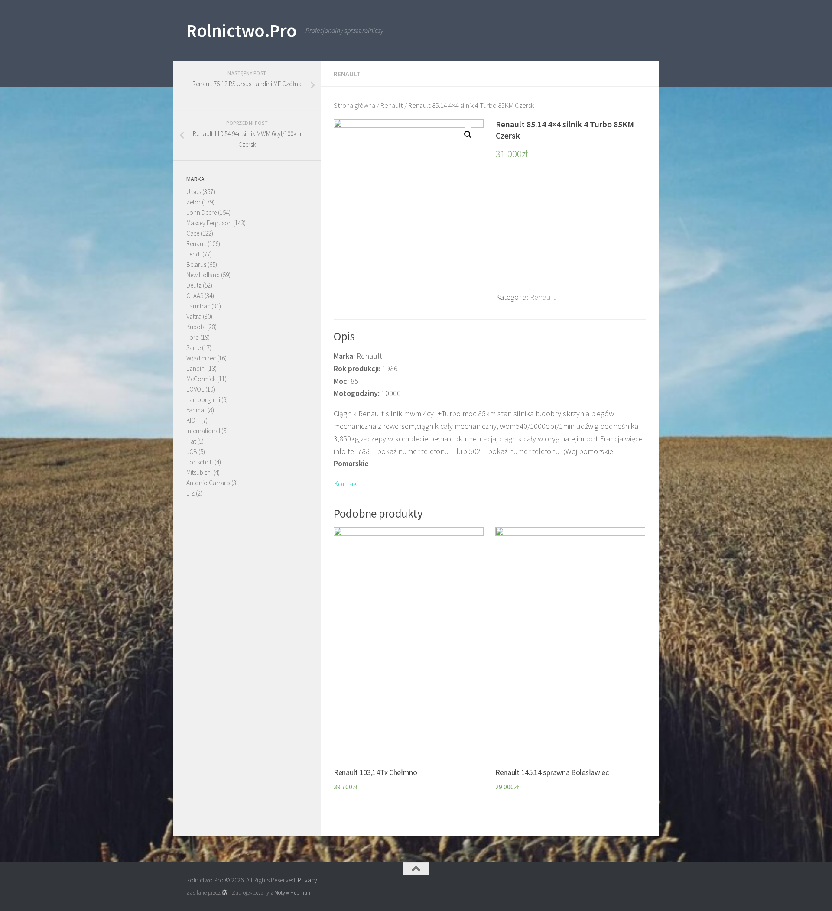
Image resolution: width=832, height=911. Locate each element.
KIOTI (193, 420)
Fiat (191, 441)
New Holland (203, 275)
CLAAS (194, 296)
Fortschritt (199, 462)
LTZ (190, 493)
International (203, 431)
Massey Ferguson (209, 223)
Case (192, 233)
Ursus (193, 192)
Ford (192, 337)
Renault (347, 73)
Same (193, 348)
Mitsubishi (199, 472)
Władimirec (201, 358)
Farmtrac (198, 306)
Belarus (196, 264)
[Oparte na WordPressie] (225, 892)
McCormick (201, 379)
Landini (196, 368)
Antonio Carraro (208, 483)
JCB (191, 451)
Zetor (193, 202)
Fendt (193, 254)
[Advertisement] (571, 230)
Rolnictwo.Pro (241, 30)
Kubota (196, 327)
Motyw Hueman (292, 892)
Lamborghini (203, 400)
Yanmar (196, 410)
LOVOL (195, 389)
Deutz (194, 285)
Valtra (194, 316)
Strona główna (354, 105)
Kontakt (347, 484)
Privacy (307, 880)
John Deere (201, 212)
